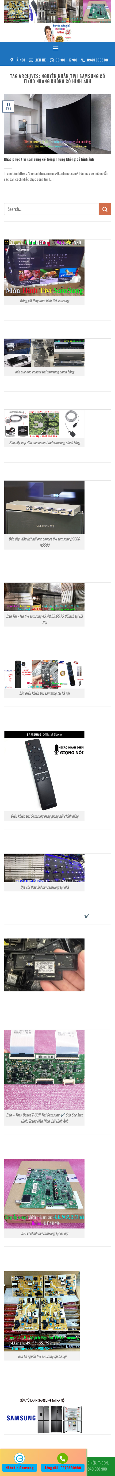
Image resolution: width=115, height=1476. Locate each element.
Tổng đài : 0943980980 (62, 1467)
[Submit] (105, 209)
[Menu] (55, 48)
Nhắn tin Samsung (20, 1467)
